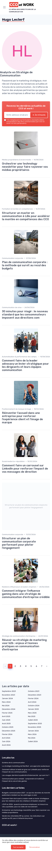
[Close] (46, 416)
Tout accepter (18, 847)
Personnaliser (34, 847)
